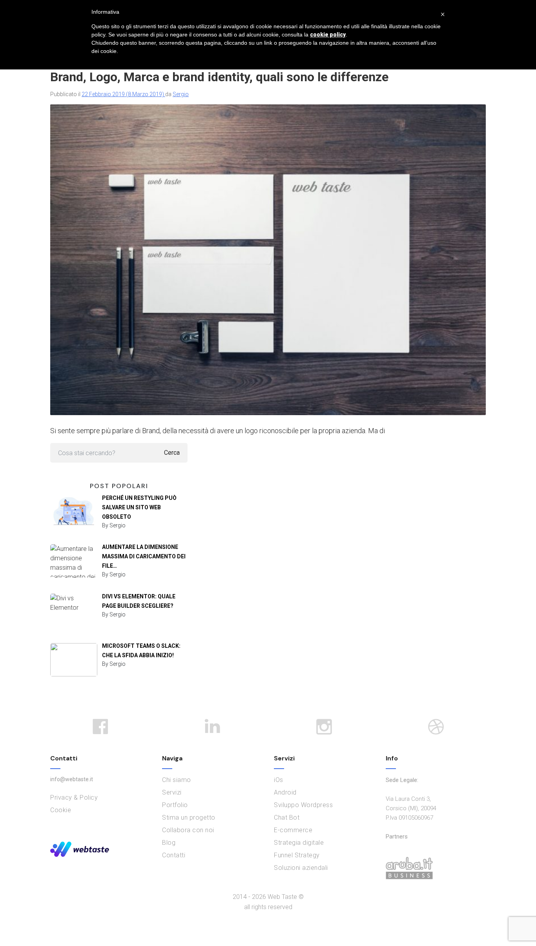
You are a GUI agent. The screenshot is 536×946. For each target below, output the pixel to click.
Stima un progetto (188, 817)
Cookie (60, 810)
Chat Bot (286, 817)
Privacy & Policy (74, 797)
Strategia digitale (299, 842)
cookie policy (328, 34)
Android (285, 792)
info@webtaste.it (71, 779)
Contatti (173, 855)
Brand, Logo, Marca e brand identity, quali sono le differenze (219, 76)
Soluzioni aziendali (301, 867)
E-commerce (293, 830)
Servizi (172, 792)
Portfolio (175, 805)
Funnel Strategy (297, 855)
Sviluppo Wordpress (303, 805)
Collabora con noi (188, 830)
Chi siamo (176, 780)
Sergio (181, 94)
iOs (278, 780)
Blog (168, 842)
